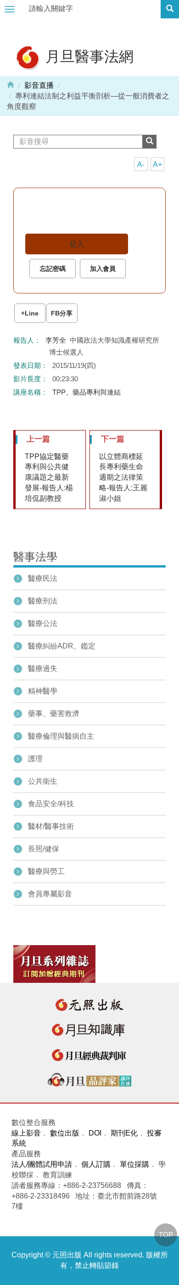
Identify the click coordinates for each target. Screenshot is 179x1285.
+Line (30, 313)
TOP (166, 1235)
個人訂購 (96, 1164)
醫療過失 (42, 668)
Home (10, 84)
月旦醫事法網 (88, 56)
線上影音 (26, 1133)
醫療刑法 (42, 601)
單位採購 (134, 1164)
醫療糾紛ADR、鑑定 (61, 646)
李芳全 (55, 340)
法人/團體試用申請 (41, 1164)
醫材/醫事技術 (51, 826)
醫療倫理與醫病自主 (61, 736)
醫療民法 (42, 578)
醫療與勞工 (46, 871)
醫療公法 (42, 623)
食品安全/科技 (51, 804)
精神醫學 (42, 691)
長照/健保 (43, 849)
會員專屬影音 (50, 894)
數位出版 (64, 1133)
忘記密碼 (53, 268)
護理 (35, 759)
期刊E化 (124, 1133)
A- (141, 164)
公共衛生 (42, 781)
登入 (76, 244)
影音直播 (39, 85)
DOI (95, 1133)
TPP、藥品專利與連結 (86, 392)
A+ (157, 164)
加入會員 (103, 268)
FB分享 (62, 313)
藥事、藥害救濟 (53, 713)
